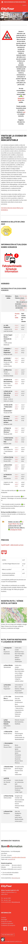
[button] (2, 16)
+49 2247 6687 (7, 898)
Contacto (3, 917)
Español (24, 5)
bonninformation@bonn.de (19, 857)
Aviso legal (4, 919)
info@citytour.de (16, 878)
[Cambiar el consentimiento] (3, 939)
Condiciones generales (7, 923)
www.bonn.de (11, 859)
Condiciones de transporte (8, 925)
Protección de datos (6, 921)
